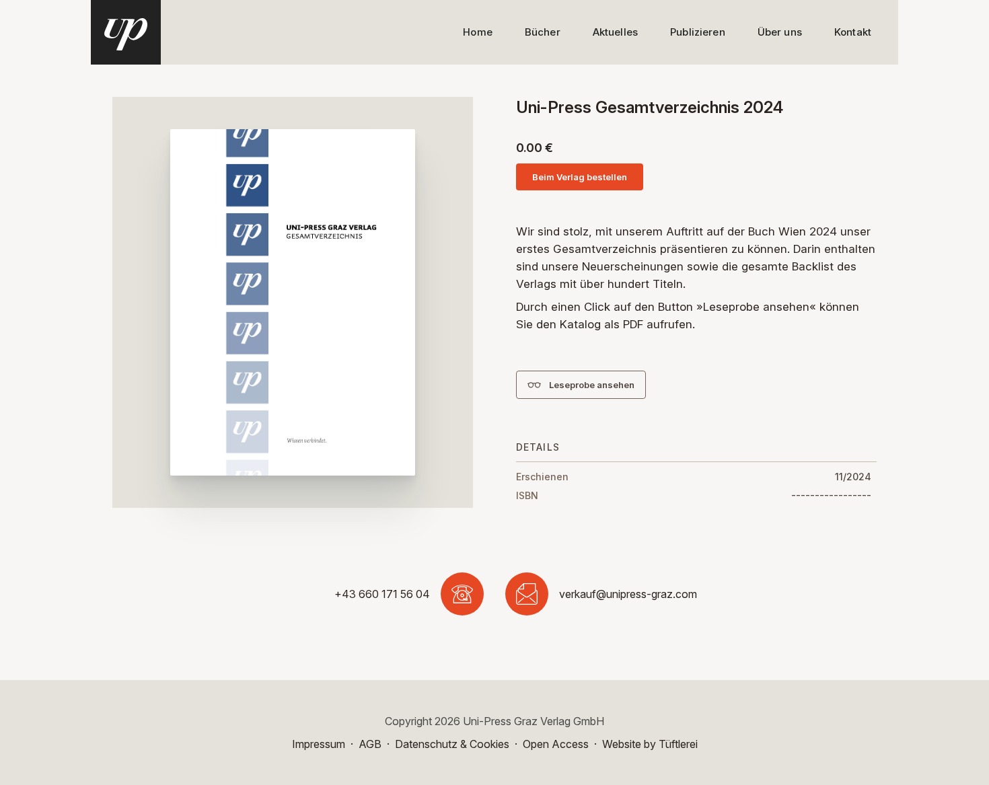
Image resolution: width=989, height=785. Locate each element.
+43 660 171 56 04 (382, 594)
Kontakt (852, 32)
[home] (126, 32)
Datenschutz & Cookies (452, 744)
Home (477, 32)
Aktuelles (615, 32)
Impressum (318, 744)
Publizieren (697, 32)
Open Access (556, 744)
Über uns (780, 32)
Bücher (542, 32)
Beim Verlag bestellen (579, 177)
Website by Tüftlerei (650, 744)
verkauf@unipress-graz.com (628, 594)
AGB (370, 744)
